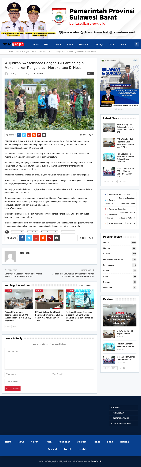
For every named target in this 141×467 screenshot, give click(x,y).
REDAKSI (116, 408)
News (47, 44)
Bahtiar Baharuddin (17, 232)
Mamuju (106, 248)
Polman (106, 254)
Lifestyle (82, 449)
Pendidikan (84, 44)
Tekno (112, 44)
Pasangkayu (108, 265)
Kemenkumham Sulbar (113, 259)
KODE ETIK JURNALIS (121, 418)
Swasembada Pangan (68, 232)
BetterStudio (96, 461)
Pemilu (106, 271)
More (123, 44)
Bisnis (110, 441)
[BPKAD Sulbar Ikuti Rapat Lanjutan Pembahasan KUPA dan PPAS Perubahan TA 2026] (49, 299)
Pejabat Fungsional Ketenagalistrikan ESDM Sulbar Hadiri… (119, 319)
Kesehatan (107, 288)
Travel (67, 449)
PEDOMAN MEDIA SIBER (122, 423)
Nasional (107, 282)
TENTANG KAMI (118, 413)
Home (36, 44)
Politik (70, 44)
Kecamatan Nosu (32, 232)
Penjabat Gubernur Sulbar (49, 232)
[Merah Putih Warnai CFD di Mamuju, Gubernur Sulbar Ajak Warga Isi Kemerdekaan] (109, 171)
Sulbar (58, 44)
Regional (52, 449)
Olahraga (99, 44)
